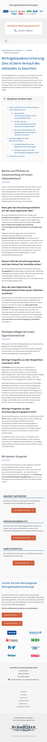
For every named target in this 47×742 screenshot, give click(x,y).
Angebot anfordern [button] (10, 615)
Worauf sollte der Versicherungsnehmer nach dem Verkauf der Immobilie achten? (25, 124)
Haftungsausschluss (23, 707)
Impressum (23, 698)
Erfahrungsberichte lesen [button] (22, 538)
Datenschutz (23, 704)
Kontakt (23, 692)
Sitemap (23, 695)
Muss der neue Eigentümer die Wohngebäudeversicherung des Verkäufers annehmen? (25, 132)
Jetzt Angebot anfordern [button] (22, 510)
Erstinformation (23, 701)
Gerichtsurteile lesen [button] (22, 563)
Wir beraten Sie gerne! (17, 156)
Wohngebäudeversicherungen (23, 5)
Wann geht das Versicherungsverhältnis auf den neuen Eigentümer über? (25, 115)
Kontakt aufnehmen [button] (10, 623)
